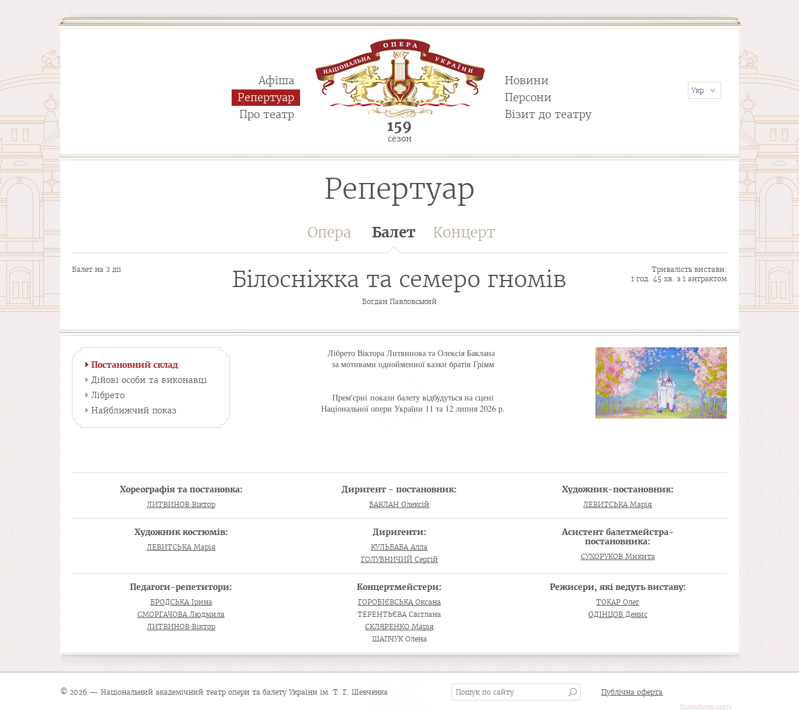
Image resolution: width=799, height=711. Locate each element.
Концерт (464, 232)
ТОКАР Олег (617, 602)
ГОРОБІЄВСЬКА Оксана (399, 602)
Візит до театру (548, 114)
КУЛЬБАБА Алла (399, 547)
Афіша (276, 80)
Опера (329, 232)
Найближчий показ (134, 410)
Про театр (266, 114)
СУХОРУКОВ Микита (618, 556)
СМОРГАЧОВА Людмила (181, 614)
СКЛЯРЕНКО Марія (399, 626)
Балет (393, 232)
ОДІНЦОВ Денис (618, 614)
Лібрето (108, 395)
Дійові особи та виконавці (149, 380)
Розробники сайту (706, 706)
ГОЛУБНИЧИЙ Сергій (399, 559)
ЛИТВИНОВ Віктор (181, 504)
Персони (528, 97)
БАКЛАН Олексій (399, 504)
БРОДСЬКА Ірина (181, 602)
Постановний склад (134, 365)
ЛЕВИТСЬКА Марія (617, 504)
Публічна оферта (632, 692)
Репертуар (265, 97)
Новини (527, 80)
